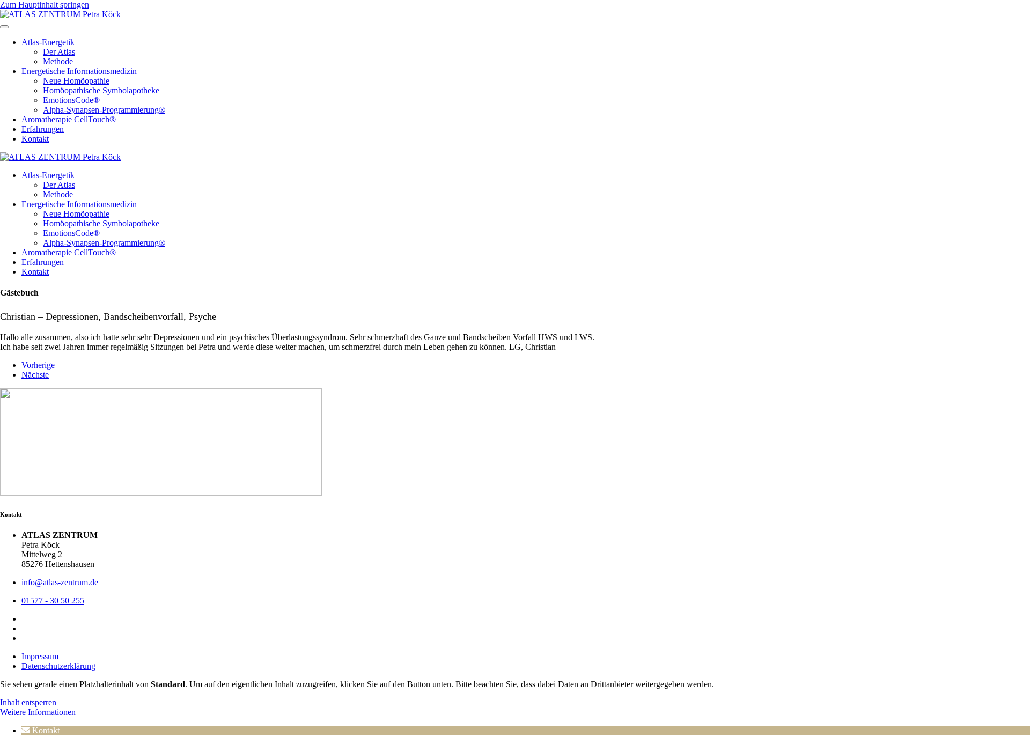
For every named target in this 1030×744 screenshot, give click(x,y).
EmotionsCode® (71, 100)
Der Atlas (59, 51)
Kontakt (35, 138)
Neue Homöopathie (76, 80)
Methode (58, 61)
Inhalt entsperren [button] (28, 702)
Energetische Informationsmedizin (79, 71)
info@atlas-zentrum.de (59, 582)
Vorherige (38, 365)
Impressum (39, 656)
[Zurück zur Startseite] (60, 14)
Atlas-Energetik (48, 42)
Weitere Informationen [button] (38, 712)
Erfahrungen (42, 129)
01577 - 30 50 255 (52, 600)
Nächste (35, 374)
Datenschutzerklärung (58, 666)
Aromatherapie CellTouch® (68, 119)
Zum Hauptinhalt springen (44, 4)
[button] (40, 730)
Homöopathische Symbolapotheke (101, 90)
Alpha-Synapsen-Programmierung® (104, 109)
